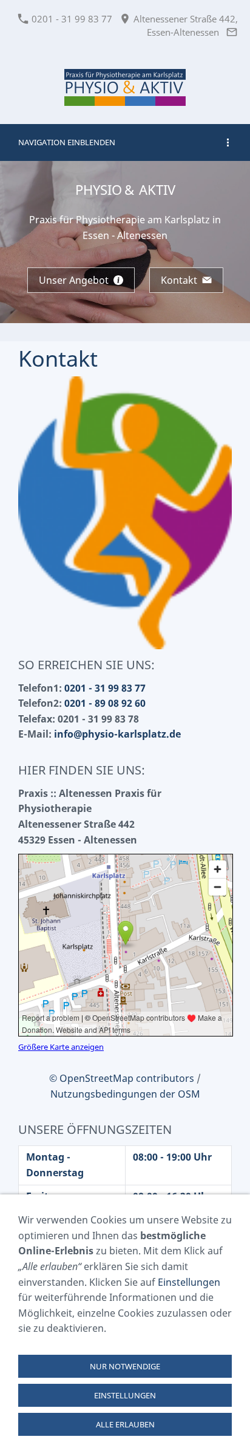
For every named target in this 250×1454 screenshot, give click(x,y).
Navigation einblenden (66, 142)
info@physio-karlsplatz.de (117, 734)
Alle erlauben (125, 1424)
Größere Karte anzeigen (61, 1046)
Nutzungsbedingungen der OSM (125, 1094)
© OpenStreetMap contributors (121, 1078)
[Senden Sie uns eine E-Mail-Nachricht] (231, 32)
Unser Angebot (74, 280)
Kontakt (179, 280)
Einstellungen (189, 1282)
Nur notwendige (125, 1366)
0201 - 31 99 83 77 (70, 19)
